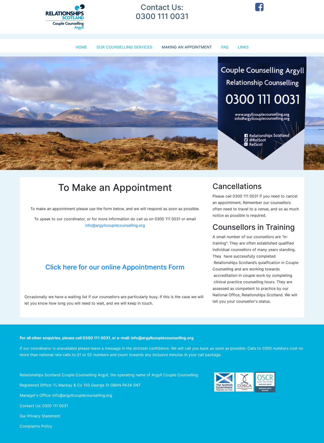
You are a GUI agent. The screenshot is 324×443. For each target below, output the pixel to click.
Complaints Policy (36, 426)
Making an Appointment (187, 47)
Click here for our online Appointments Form (115, 267)
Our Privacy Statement (40, 416)
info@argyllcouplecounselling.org (115, 225)
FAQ (224, 47)
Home (81, 47)
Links (243, 47)
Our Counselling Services (124, 47)
